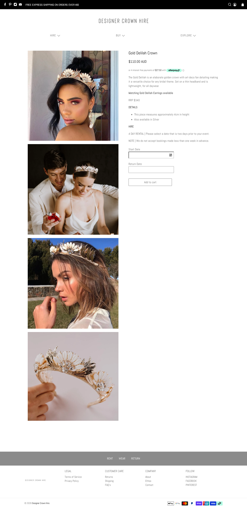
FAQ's (108, 485)
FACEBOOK (191, 481)
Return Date (135, 164)
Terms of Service (73, 477)
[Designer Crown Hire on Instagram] (16, 5)
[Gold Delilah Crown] (73, 96)
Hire (53, 35)
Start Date (134, 149)
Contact (149, 485)
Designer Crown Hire (40, 503)
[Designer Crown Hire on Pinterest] (10, 5)
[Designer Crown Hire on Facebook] (5, 5)
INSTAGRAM (191, 477)
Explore (186, 35)
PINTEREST (191, 485)
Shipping (109, 481)
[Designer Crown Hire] (123, 20)
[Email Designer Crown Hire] (21, 5)
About (148, 477)
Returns (109, 477)
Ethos (148, 481)
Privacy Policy (72, 481)
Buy (118, 35)
